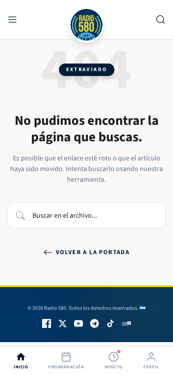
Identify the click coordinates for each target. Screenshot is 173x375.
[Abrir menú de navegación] (12, 19)
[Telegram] (94, 323)
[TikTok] (110, 323)
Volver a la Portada (93, 252)
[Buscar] (160, 19)
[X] (62, 323)
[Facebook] (46, 323)
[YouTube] (78, 323)
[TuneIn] (126, 323)
